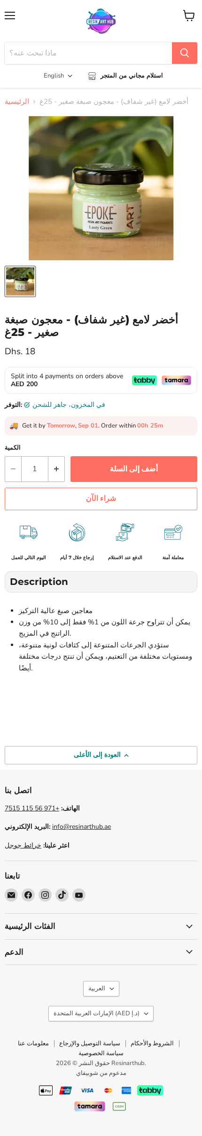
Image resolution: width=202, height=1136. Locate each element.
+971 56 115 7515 (32, 808)
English (54, 75)
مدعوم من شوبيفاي (101, 1073)
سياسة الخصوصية (101, 1053)
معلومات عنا (33, 1043)
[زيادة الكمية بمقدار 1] (56, 469)
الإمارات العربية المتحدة (97, 1013)
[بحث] (184, 53)
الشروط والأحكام (152, 1043)
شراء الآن (101, 498)
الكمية (13, 447)
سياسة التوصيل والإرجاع (89, 1043)
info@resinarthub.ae (81, 826)
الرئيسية (17, 102)
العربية (96, 988)
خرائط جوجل (23, 845)
